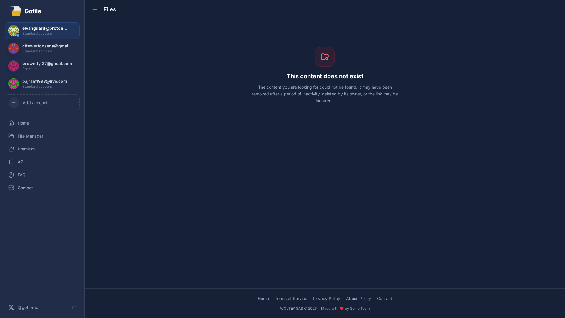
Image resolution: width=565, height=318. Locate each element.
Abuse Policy (358, 298)
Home (263, 298)
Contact (384, 298)
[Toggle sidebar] (94, 9)
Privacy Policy (326, 298)
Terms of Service (291, 298)
